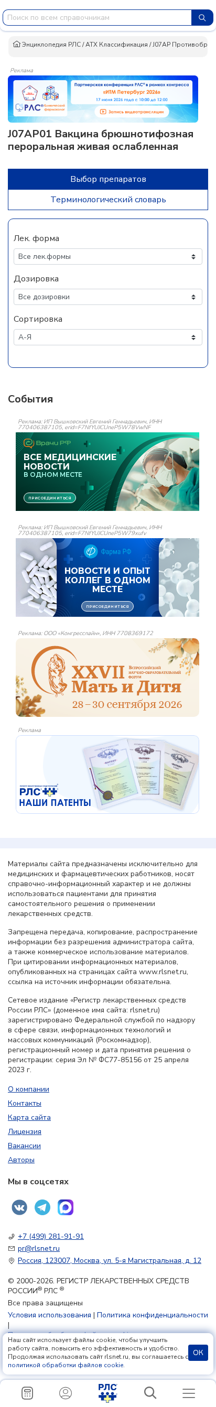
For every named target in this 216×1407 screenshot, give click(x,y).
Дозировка (36, 279)
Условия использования (49, 1315)
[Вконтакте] (19, 1207)
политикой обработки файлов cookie (65, 1365)
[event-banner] (107, 677)
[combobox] (97, 17)
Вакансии (24, 1146)
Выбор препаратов (108, 179)
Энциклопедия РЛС (50, 44)
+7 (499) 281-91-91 (51, 1236)
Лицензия (24, 1132)
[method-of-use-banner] (103, 98)
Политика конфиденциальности (152, 1315)
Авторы (21, 1160)
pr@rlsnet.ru (39, 1248)
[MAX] (65, 1207)
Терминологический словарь (108, 199)
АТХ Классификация (116, 44)
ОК (198, 1353)
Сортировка (38, 319)
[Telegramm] (42, 1207)
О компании (28, 1089)
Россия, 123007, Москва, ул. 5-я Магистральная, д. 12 (109, 1261)
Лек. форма (36, 238)
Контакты (24, 1103)
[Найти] (202, 17)
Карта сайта (29, 1117)
